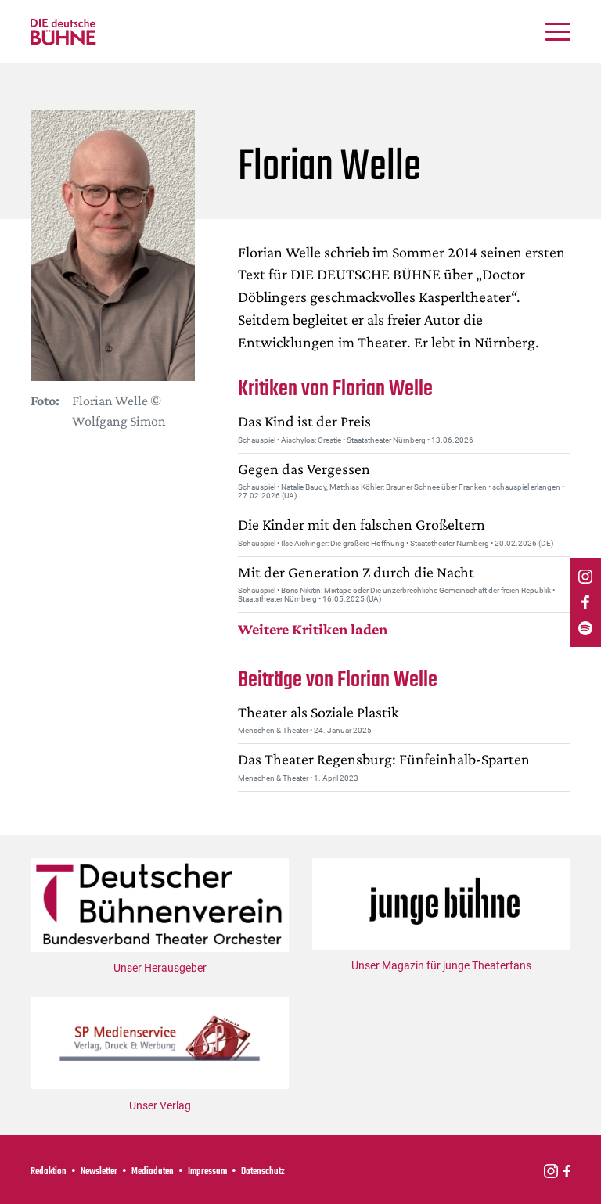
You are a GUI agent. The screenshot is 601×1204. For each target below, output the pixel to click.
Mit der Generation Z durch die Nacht (356, 571)
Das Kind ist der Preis (304, 420)
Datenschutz (263, 1172)
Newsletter (99, 1172)
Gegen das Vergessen (304, 468)
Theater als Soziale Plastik (318, 712)
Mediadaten (152, 1172)
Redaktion (49, 1172)
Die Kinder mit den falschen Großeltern (361, 524)
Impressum (207, 1172)
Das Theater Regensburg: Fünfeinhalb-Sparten (384, 758)
